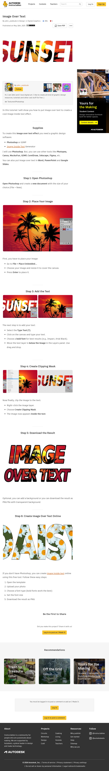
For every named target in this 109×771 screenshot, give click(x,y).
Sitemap (73, 743)
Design (22, 21)
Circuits (44, 733)
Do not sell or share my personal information (43, 766)
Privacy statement (64, 762)
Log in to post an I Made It (54, 632)
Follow (18, 89)
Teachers (53, 4)
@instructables (98, 733)
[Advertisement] (93, 101)
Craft (43, 743)
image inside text (55, 573)
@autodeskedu (98, 738)
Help (72, 740)
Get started (74, 737)
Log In (90, 4)
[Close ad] (107, 71)
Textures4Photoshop (16, 101)
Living (57, 737)
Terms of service (48, 762)
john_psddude (11, 21)
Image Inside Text (16, 146)
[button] (71, 26)
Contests (42, 4)
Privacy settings (80, 762)
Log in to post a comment (54, 718)
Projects (31, 4)
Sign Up (101, 4)
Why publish (75, 733)
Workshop (45, 737)
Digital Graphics (33, 21)
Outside (58, 740)
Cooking (58, 733)
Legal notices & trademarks (74, 766)
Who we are (75, 747)
